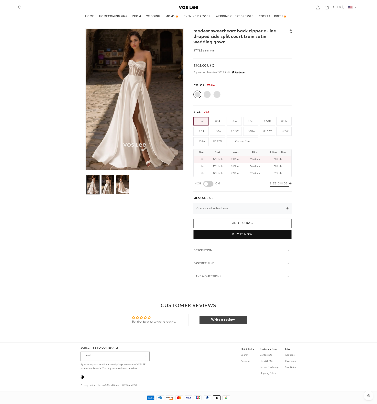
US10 (267, 121)
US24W (201, 141)
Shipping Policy (268, 373)
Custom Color (217, 94)
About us (290, 355)
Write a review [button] (223, 320)
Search (244, 355)
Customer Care (268, 349)
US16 (217, 131)
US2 (201, 121)
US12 (284, 121)
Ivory (207, 94)
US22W (284, 131)
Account (245, 361)
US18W (250, 131)
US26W (217, 141)
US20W (267, 131)
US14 (201, 131)
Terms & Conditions (108, 385)
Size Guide (290, 367)
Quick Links (247, 349)
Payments (290, 361)
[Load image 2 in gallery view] (107, 184)
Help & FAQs (266, 361)
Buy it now (242, 234)
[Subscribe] (145, 356)
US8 (250, 121)
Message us (203, 198)
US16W (234, 131)
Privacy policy (88, 385)
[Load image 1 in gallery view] (92, 184)
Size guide (279, 183)
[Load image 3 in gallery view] (122, 184)
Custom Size (242, 141)
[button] (20, 7)
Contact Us (266, 355)
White (197, 94)
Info (287, 349)
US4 (217, 121)
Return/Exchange (269, 367)
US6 (234, 121)
